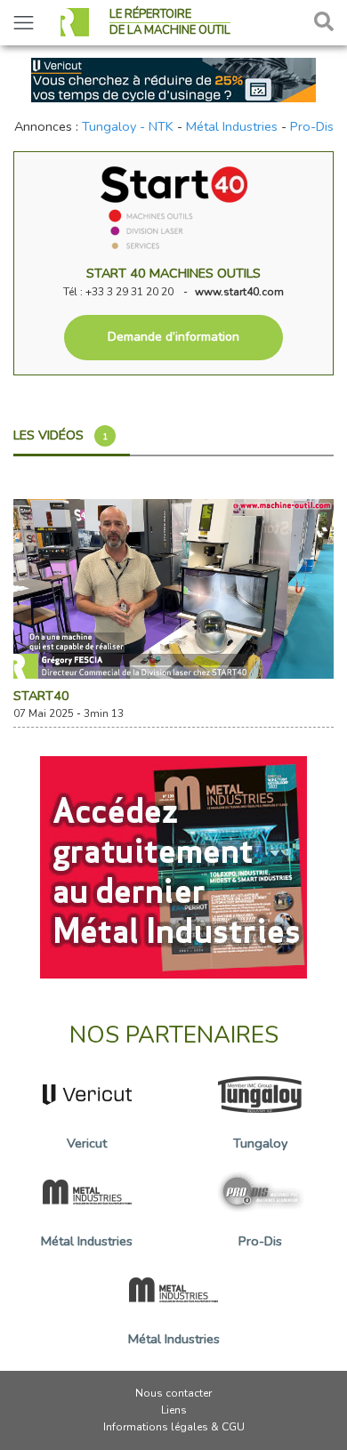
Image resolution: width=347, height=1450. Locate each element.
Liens (174, 1410)
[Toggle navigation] (23, 22)
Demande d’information (173, 336)
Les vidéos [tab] (60, 435)
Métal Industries (232, 126)
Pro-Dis (312, 126)
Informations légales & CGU (174, 1427)
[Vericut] (173, 78)
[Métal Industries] (173, 865)
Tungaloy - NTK (128, 126)
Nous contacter (173, 1393)
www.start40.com (239, 292)
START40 (41, 696)
